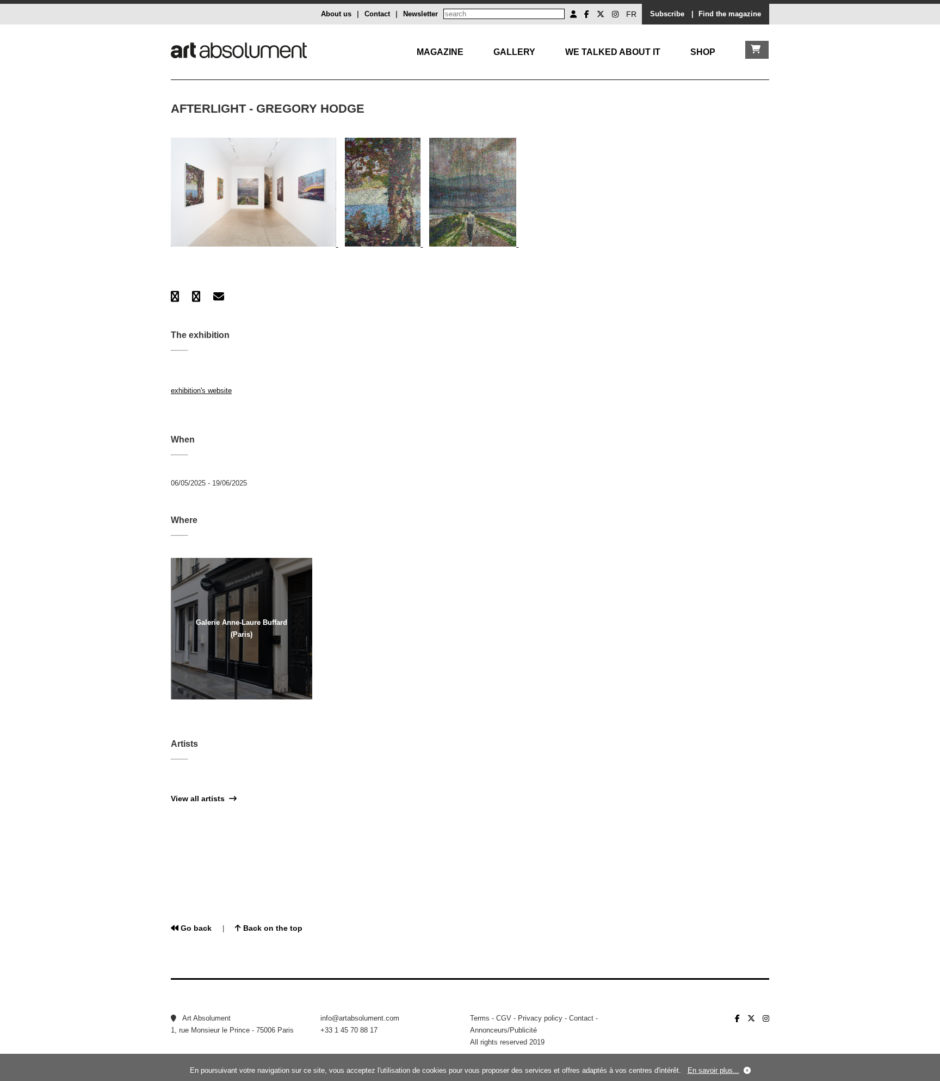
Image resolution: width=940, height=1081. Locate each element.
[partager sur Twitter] (196, 297)
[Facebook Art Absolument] (586, 14)
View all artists (200, 798)
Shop (702, 52)
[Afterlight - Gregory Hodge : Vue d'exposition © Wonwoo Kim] (254, 244)
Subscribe (667, 14)
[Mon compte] (573, 14)
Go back (195, 928)
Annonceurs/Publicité (503, 1030)
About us (336, 14)
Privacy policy (540, 1018)
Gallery (514, 52)
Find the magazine (729, 14)
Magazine (440, 52)
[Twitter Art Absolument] (600, 14)
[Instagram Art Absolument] (615, 14)
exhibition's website (201, 390)
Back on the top (271, 928)
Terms (480, 1018)
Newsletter (420, 14)
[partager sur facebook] (175, 297)
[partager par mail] (218, 297)
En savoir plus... (713, 1070)
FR (631, 14)
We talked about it (612, 52)
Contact (377, 14)
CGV (503, 1018)
